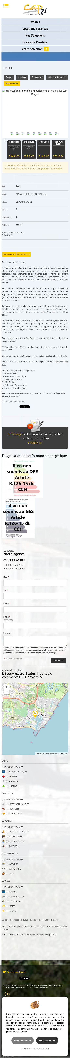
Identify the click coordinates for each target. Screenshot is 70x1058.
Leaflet (38, 753)
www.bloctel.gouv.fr (56, 650)
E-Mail (6, 604)
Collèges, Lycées (16, 841)
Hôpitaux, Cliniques (17, 772)
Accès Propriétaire (41, 988)
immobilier (55, 926)
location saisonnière (35, 934)
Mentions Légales (10, 985)
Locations (35, 29)
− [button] (7, 692)
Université (13, 846)
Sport (11, 874)
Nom (6, 577)
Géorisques (15, 396)
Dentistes (13, 781)
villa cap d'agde (8, 1056)
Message (7, 633)
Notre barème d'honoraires (13, 401)
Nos (35, 36)
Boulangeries (14, 814)
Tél (5, 590)
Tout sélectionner (14, 767)
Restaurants (14, 869)
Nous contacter (12, 84)
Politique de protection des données (33, 985)
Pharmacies (13, 786)
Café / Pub (13, 864)
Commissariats (15, 901)
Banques (12, 911)
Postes (11, 906)
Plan (29, 988)
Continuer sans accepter (35, 1048)
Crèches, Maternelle (18, 832)
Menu (6, 5)
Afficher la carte (23, 254)
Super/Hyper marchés (18, 804)
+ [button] (7, 687)
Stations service (16, 897)
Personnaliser (22, 1040)
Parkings (12, 892)
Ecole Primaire (15, 837)
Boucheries (13, 809)
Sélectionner (37, 77)
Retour (8, 68)
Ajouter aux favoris (16, 972)
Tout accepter (47, 1040)
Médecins (12, 777)
